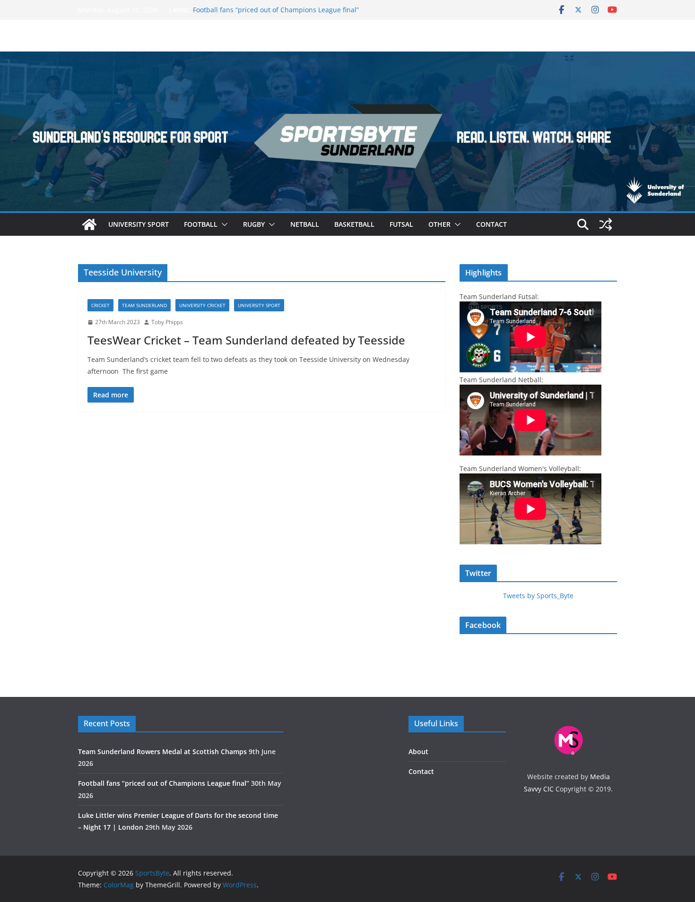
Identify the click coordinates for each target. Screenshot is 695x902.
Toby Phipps (167, 322)
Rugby (254, 224)
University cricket (202, 305)
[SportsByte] (89, 224)
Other (439, 224)
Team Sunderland (144, 305)
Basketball (354, 224)
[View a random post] (605, 224)
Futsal (401, 224)
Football (200, 224)
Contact (491, 224)
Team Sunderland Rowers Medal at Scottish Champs (162, 751)
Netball (304, 224)
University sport (138, 224)
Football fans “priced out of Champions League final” (276, 9)
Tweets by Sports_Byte (538, 595)
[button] (222, 224)
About (418, 751)
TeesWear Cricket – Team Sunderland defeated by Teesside (246, 340)
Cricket (100, 305)
